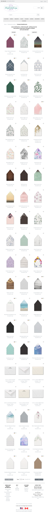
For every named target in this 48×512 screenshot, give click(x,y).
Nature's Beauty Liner (38, 271)
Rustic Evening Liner (10, 184)
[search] (38, 15)
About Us (26, 489)
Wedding (11, 18)
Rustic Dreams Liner (38, 249)
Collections (6, 18)
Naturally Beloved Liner (10, 139)
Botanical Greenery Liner (24, 51)
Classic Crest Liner (10, 336)
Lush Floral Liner (24, 74)
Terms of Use (18, 503)
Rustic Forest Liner (38, 184)
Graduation (17, 18)
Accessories (24, 20)
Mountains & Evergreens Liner (10, 314)
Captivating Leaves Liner (38, 96)
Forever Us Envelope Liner (10, 449)
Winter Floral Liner (10, 227)
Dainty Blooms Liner (10, 162)
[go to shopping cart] (42, 8)
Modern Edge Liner (24, 117)
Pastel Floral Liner (37, 162)
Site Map (26, 491)
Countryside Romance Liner (37, 51)
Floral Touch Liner (37, 74)
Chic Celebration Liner (24, 358)
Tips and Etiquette (7, 492)
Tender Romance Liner (10, 271)
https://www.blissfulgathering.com (38, 497)
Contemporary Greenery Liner (10, 96)
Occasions (26, 18)
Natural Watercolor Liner (38, 118)
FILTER (13, 32)
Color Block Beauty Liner (24, 249)
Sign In (41, 1)
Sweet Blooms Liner (38, 206)
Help (45, 1)
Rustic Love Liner (10, 292)
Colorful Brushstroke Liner (24, 206)
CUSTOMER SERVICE (11, 1)
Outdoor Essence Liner (10, 249)
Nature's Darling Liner (24, 271)
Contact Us (26, 488)
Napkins (42, 18)
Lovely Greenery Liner (38, 227)
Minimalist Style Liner (24, 292)
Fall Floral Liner (24, 184)
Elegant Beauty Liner (38, 314)
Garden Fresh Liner (10, 117)
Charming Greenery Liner (24, 139)
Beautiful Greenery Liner (24, 96)
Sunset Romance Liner (10, 206)
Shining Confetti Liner (24, 336)
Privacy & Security (24, 503)
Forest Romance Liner (38, 336)
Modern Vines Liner (24, 227)
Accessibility (30, 503)
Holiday (21, 18)
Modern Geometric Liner (10, 74)
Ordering (17, 489)
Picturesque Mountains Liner (38, 358)
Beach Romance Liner (24, 314)
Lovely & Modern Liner (37, 292)
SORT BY (34, 32)
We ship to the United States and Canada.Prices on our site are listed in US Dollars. (24, 510)
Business (31, 18)
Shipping (17, 488)
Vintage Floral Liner (24, 162)
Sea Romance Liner (10, 358)
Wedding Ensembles (12, 24)
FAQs (17, 487)
